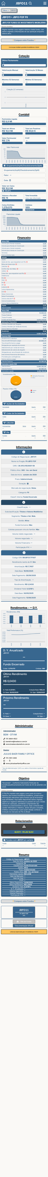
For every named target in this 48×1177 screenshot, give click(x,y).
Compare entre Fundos (24, 40)
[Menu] (44, 3)
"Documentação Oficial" (24, 926)
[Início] (3, 6)
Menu (5, 10)
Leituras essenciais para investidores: (22, 932)
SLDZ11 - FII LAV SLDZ (24, 832)
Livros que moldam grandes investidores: (22, 47)
